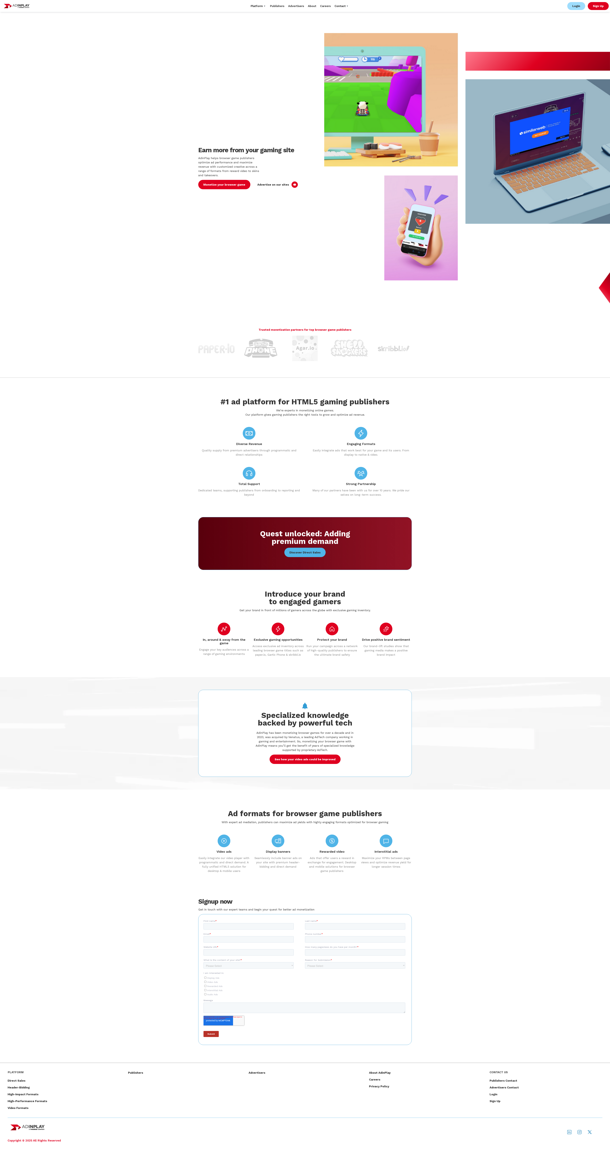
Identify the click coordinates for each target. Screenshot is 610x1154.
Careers (374, 1079)
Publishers (135, 1072)
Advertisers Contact (504, 1087)
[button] (258, 6)
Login (493, 1094)
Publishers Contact (503, 1080)
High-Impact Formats (23, 1094)
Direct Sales (16, 1080)
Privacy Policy (379, 1086)
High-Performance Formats (27, 1101)
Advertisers (257, 1072)
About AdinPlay (380, 1072)
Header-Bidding (19, 1087)
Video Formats (18, 1108)
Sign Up (495, 1101)
